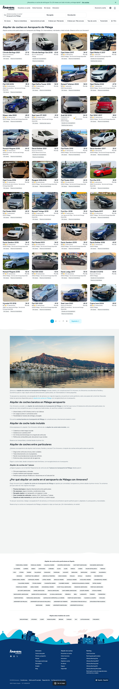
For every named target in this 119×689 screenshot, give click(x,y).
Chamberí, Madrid (64, 583)
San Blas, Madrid (71, 579)
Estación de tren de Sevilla (79, 601)
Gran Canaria (62, 576)
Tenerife (92, 594)
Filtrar (115, 21)
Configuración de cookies (58, 680)
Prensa (37, 658)
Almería (26, 568)
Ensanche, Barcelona (80, 587)
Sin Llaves (47, 8)
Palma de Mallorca (91, 568)
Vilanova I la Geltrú (90, 598)
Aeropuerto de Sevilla (76, 605)
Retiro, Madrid (97, 583)
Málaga (72, 576)
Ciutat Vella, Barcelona (64, 587)
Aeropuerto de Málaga (20, 601)
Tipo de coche (92, 21)
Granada (19, 576)
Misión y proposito (40, 656)
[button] (116, 2)
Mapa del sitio (46, 680)
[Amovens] (8, 8)
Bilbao (33, 568)
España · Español (103, 680)
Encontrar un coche (24, 8)
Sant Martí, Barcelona (80, 565)
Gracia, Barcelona (53, 590)
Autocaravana (84, 619)
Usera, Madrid (34, 587)
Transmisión (104, 21)
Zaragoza (47, 572)
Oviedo (80, 568)
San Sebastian (98, 576)
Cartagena (42, 568)
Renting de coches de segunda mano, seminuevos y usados (96, 672)
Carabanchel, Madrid (100, 579)
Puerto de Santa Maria (74, 598)
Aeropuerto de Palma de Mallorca (40, 601)
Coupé (42, 619)
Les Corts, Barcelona (24, 590)
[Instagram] (14, 656)
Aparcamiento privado (37, 21)
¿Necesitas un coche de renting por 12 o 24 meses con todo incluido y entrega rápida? (58, 2)
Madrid (29, 572)
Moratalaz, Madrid (21, 587)
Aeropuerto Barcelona (60, 605)
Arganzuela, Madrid (48, 587)
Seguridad (64, 668)
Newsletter (38, 663)
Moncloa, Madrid (36, 565)
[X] (17, 656)
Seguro (63, 666)
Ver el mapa (61, 683)
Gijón (65, 568)
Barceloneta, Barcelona (21, 594)
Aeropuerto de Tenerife (60, 601)
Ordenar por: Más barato (56, 21)
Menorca (68, 594)
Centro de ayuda (40, 653)
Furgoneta (96, 619)
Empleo (37, 666)
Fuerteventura (18, 598)
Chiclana (102, 598)
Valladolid (37, 572)
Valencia (88, 576)
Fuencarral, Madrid (21, 565)
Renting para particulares (93, 656)
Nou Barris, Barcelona (96, 565)
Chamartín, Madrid (50, 583)
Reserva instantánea (20, 21)
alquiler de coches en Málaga (42, 398)
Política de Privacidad (35, 680)
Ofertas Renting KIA (92, 666)
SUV (76, 619)
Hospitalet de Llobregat (32, 576)
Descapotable (24, 619)
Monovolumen (51, 619)
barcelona (39, 605)
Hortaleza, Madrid (33, 579)
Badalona (74, 572)
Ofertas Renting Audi (92, 663)
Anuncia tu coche (100, 8)
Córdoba (51, 568)
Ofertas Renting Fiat (92, 658)
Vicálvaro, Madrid (85, 579)
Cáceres (93, 572)
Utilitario (34, 619)
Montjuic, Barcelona (97, 587)
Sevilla (80, 576)
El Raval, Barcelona (56, 594)
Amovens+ (55, 8)
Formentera (101, 594)
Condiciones (23, 680)
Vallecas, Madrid (49, 565)
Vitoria (21, 572)
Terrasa (102, 568)
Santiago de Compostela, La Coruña (53, 598)
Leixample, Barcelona (64, 565)
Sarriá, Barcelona (39, 590)
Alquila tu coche (65, 661)
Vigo (14, 572)
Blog (36, 668)
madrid (48, 605)
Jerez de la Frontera (49, 576)
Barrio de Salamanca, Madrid (80, 583)
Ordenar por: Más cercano (75, 21)
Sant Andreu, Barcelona (69, 590)
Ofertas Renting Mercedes (93, 668)
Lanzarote (83, 594)
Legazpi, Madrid (84, 590)
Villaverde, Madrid (23, 583)
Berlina (61, 619)
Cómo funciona (37, 8)
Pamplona (57, 572)
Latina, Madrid (46, 579)
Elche (59, 568)
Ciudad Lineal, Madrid (19, 579)
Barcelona (84, 572)
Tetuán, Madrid (36, 583)
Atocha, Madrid (96, 590)
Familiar (69, 619)
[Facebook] (11, 656)
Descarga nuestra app (41, 661)
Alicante (65, 572)
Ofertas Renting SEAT (92, 661)
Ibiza (75, 594)
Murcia (73, 568)
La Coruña (17, 568)
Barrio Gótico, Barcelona (39, 594)
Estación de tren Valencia (97, 601)
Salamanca (102, 572)
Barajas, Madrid (59, 579)
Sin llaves (63, 663)
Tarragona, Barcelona (33, 598)
